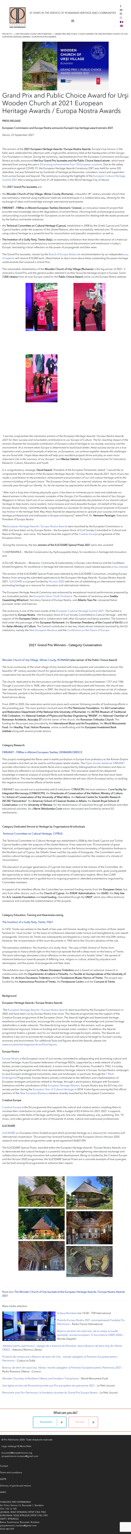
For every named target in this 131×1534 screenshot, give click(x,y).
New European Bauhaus (43, 630)
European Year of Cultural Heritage (53, 1089)
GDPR (3, 1479)
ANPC (3, 1492)
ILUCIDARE (15, 581)
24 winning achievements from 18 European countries (71, 164)
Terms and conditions (11, 1473)
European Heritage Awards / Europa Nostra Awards (37, 526)
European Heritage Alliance (64, 1085)
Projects (7, 34)
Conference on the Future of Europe (88, 630)
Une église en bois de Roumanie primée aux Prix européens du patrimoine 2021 (48, 1386)
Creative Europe (88, 534)
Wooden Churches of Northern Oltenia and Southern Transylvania (40, 1378)
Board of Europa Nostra (63, 254)
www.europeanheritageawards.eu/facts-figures (29, 1044)
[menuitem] (121, 22)
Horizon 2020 (56, 581)
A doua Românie (67, 1313)
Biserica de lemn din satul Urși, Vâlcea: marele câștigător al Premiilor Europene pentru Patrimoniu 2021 (61, 1368)
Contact (4, 1466)
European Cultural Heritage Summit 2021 (80, 611)
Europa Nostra (10, 1059)
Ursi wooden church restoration (33, 34)
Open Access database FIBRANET (105, 763)
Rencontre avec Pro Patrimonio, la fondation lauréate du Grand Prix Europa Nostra (50, 1393)
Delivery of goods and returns (15, 1486)
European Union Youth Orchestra (53, 596)
